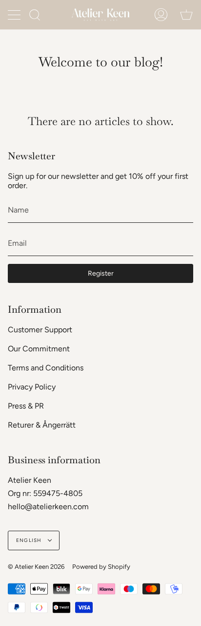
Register (101, 273)
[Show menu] (15, 14)
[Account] (161, 14)
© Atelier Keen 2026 (36, 566)
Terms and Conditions (45, 367)
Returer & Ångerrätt (42, 425)
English (29, 540)
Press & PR (26, 405)
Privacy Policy (32, 386)
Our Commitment (39, 348)
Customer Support (40, 329)
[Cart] (186, 14)
